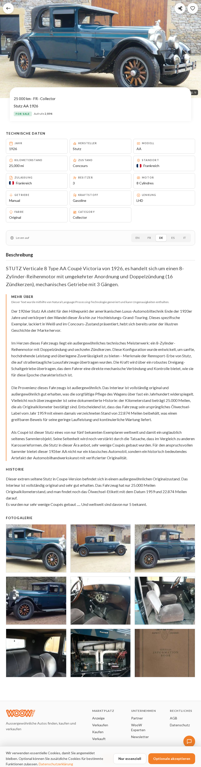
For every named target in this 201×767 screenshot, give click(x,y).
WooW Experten (138, 727)
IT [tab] (184, 238)
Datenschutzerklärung (56, 764)
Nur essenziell (129, 758)
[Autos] (8, 8)
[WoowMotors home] (45, 713)
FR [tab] (149, 238)
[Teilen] (180, 8)
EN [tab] (137, 238)
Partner (137, 718)
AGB (173, 718)
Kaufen (97, 732)
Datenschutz (180, 725)
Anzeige (98, 718)
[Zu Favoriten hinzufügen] (192, 8)
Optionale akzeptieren (171, 758)
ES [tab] (173, 238)
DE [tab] (161, 238)
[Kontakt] (189, 741)
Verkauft (99, 739)
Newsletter (140, 737)
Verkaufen (100, 725)
